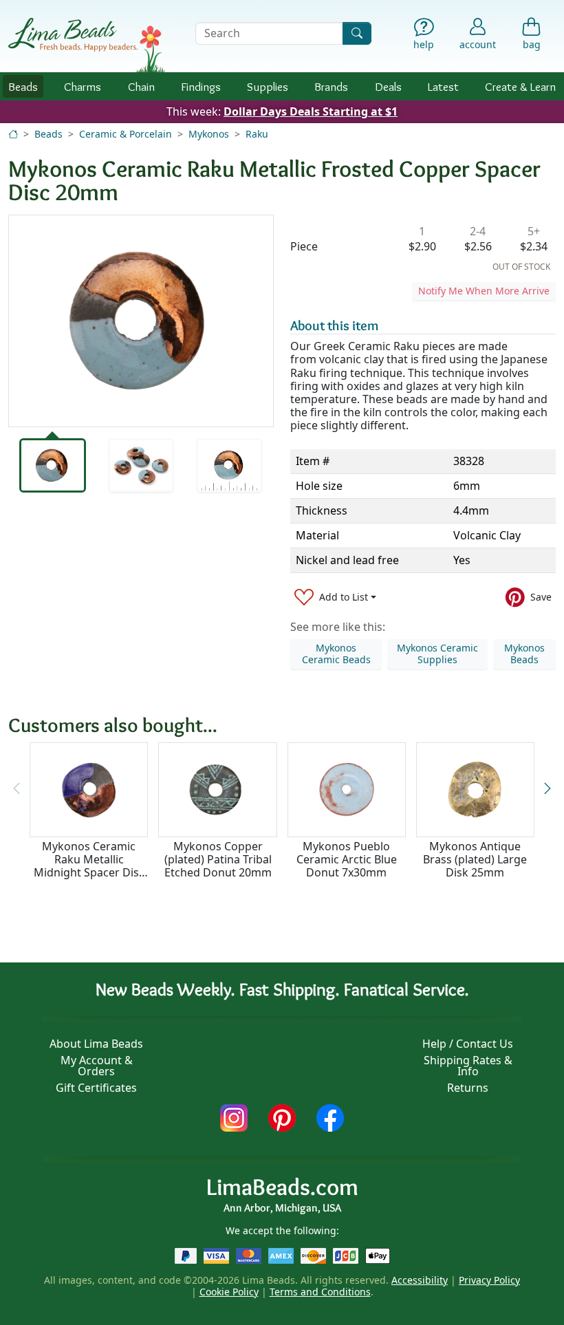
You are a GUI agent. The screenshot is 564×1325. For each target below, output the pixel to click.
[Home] (13, 133)
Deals (388, 86)
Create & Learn (520, 86)
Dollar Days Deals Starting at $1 (311, 111)
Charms (82, 86)
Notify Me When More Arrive (484, 290)
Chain (141, 86)
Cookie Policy (229, 1291)
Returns (467, 1087)
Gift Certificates (96, 1087)
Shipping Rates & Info (468, 1066)
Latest (443, 86)
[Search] (357, 33)
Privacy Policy (489, 1279)
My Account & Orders (97, 1066)
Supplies (267, 86)
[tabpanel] (141, 321)
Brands (331, 86)
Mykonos (208, 133)
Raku (257, 133)
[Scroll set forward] (547, 788)
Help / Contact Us (467, 1043)
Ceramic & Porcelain (125, 133)
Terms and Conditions (320, 1291)
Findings (201, 86)
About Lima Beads (96, 1043)
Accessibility (419, 1279)
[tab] (52, 465)
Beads (23, 86)
